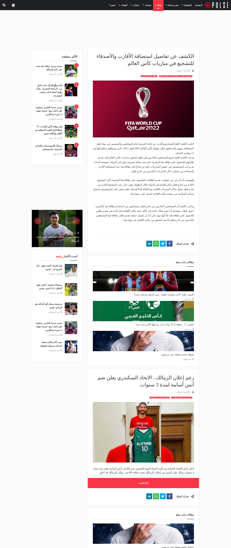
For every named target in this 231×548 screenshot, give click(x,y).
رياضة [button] (163, 5)
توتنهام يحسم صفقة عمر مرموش (177, 354)
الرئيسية (199, 5)
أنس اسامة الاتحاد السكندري (181, 398)
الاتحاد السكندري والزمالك (159, 398)
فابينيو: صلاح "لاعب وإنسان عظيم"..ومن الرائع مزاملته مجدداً (164, 294)
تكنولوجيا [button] (188, 5)
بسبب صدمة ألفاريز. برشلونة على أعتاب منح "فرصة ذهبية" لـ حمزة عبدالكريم (48, 111)
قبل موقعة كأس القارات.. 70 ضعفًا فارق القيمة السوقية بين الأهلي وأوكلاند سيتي (48, 130)
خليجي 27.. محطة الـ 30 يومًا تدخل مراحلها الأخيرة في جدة (165, 324)
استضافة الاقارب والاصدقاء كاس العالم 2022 (175, 76)
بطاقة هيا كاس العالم (149, 76)
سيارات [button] (142, 5)
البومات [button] (132, 5)
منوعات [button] (153, 5)
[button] (169, 244)
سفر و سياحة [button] (175, 5)
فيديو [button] (122, 5)
